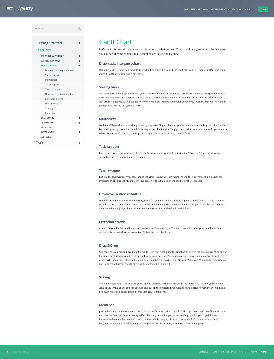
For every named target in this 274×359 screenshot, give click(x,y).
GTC (244, 351)
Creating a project (52, 55)
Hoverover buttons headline (60, 94)
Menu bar (50, 113)
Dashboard (47, 117)
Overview (190, 9)
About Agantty (219, 9)
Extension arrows (54, 98)
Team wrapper (53, 89)
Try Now (203, 9)
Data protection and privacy (225, 351)
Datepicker (47, 132)
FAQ (39, 142)
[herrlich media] (264, 351)
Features (237, 9)
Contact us (203, 351)
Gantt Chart (48, 65)
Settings (45, 136)
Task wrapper (52, 84)
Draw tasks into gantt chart (59, 70)
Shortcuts (47, 127)
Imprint (254, 351)
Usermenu (46, 122)
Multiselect (51, 79)
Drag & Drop (51, 103)
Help (248, 9)
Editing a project (51, 60)
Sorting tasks (52, 74)
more (102, 79)
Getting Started (49, 43)
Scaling (49, 108)
